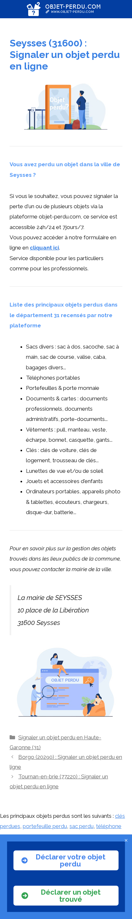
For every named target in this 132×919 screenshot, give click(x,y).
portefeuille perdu (45, 826)
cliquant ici (44, 247)
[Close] (126, 840)
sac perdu (82, 826)
